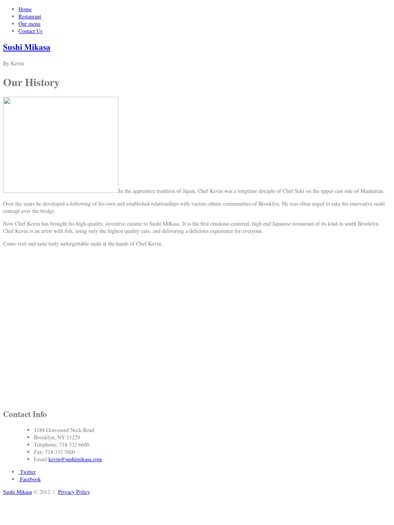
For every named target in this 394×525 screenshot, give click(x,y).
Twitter (27, 471)
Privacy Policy (74, 491)
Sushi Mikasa (26, 47)
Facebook (29, 479)
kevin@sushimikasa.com (75, 459)
